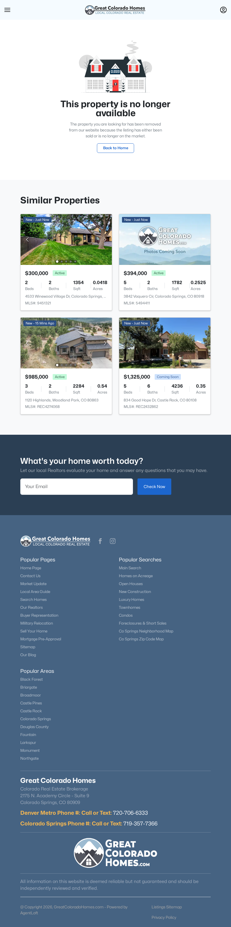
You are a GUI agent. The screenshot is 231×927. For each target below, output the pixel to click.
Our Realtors (31, 607)
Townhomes (129, 607)
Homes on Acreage (136, 576)
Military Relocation (36, 623)
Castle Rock (31, 711)
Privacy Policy (164, 917)
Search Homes (33, 599)
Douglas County (34, 726)
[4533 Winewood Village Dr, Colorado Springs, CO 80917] (66, 239)
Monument (30, 750)
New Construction (135, 591)
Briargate (28, 687)
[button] (7, 10)
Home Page (30, 568)
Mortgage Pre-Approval (40, 639)
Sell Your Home (33, 631)
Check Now (154, 486)
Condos (126, 615)
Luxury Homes (131, 599)
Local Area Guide (35, 591)
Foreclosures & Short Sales (142, 623)
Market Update (33, 583)
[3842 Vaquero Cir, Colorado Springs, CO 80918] (164, 239)
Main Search (130, 568)
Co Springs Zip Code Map (141, 639)
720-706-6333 (130, 812)
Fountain (28, 734)
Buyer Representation (39, 615)
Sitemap (27, 647)
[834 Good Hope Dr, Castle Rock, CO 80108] (164, 342)
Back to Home (115, 148)
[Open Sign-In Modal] (223, 10)
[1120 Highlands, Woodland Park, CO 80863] (66, 342)
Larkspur (28, 742)
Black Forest (31, 679)
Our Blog (28, 655)
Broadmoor (30, 695)
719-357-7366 (140, 823)
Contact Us (30, 576)
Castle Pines (31, 703)
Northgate (29, 758)
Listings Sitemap (167, 906)
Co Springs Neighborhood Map (146, 631)
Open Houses (131, 583)
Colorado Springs (35, 719)
